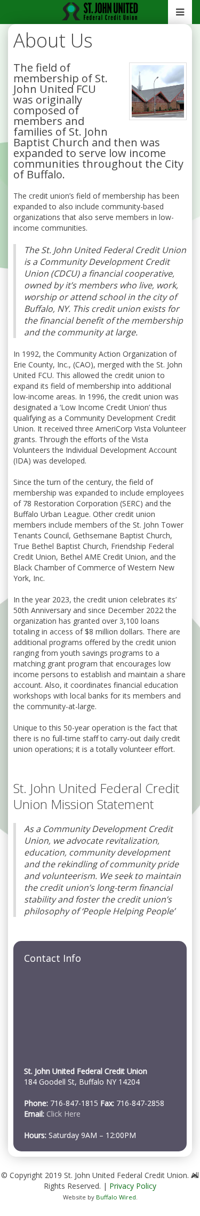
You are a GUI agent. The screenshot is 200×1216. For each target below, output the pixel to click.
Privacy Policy (132, 1186)
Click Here (63, 1114)
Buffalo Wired (116, 1197)
